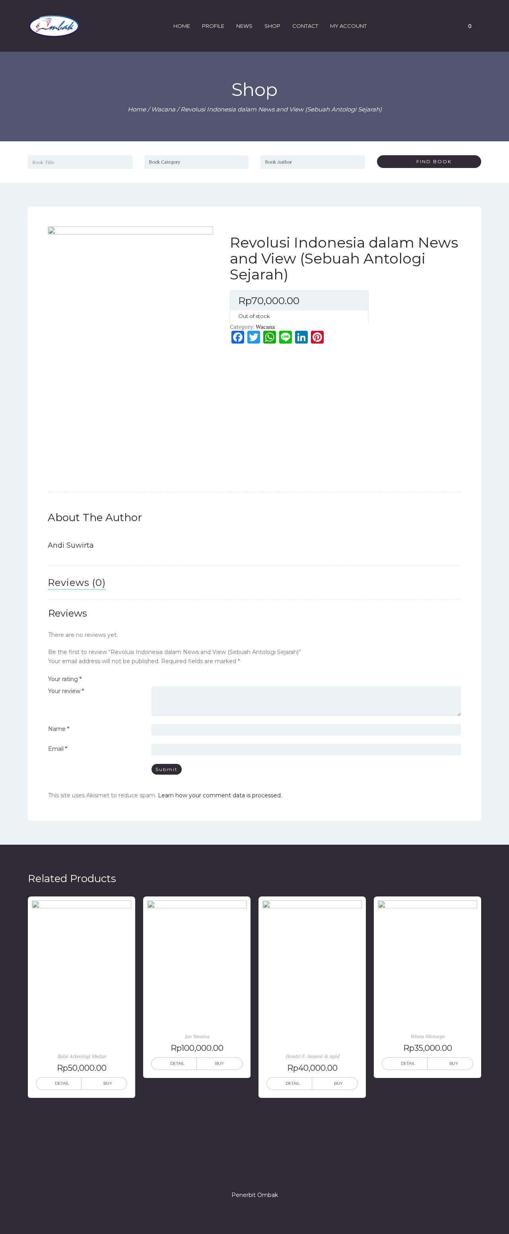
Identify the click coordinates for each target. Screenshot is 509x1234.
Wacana (163, 109)
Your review (66, 691)
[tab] (77, 582)
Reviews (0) (77, 582)
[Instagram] (254, 1172)
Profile (213, 26)
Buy (107, 1083)
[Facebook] (226, 1172)
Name (58, 728)
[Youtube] (283, 1172)
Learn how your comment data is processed (219, 795)
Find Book (431, 161)
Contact (305, 26)
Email (57, 748)
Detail (62, 1083)
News (244, 26)
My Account (348, 26)
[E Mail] (269, 1172)
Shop (272, 26)
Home (181, 26)
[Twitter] (240, 1172)
